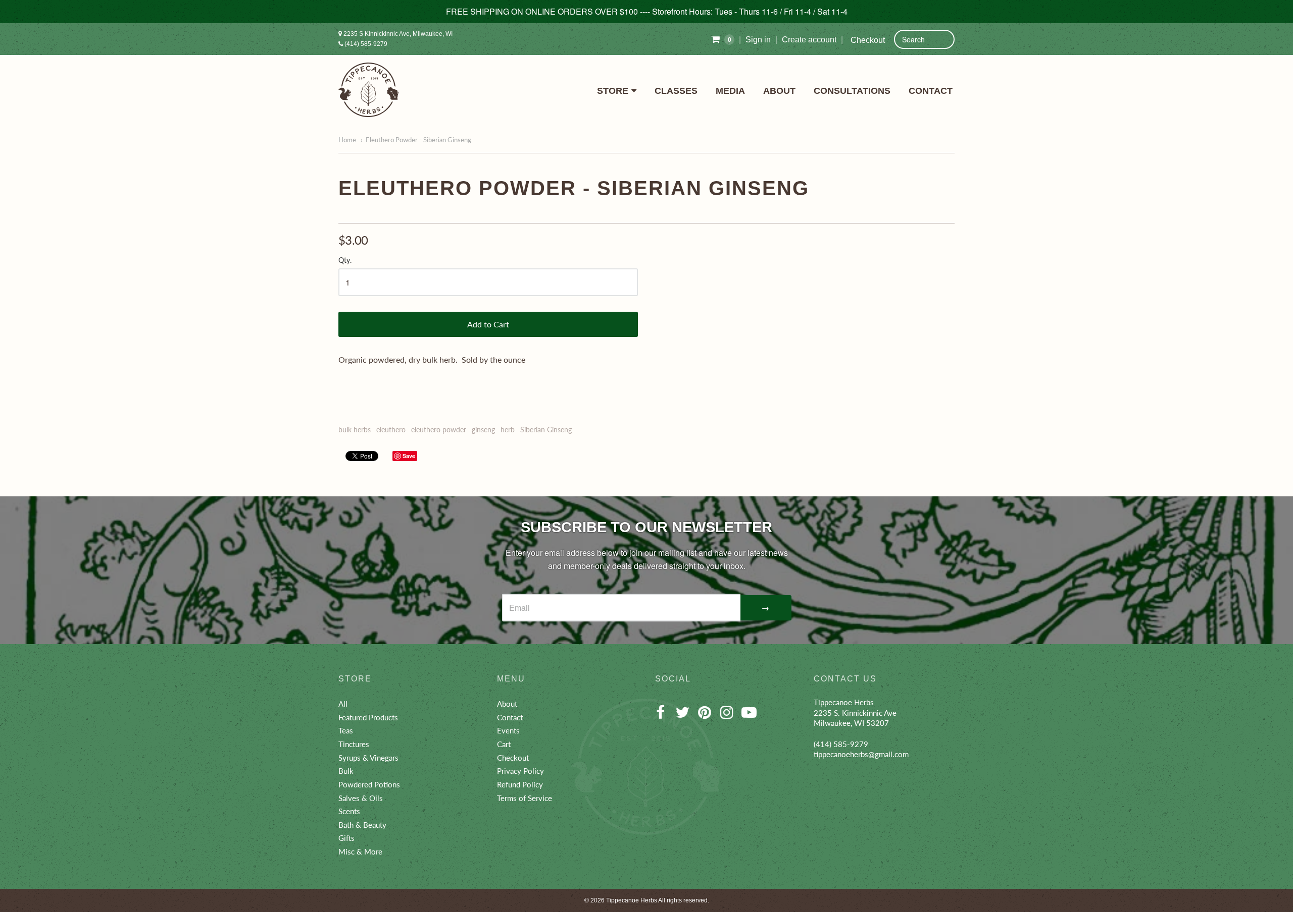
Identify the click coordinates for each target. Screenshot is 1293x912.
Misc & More (360, 851)
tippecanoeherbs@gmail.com (861, 754)
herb (508, 429)
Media (730, 91)
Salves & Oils (360, 798)
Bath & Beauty (362, 824)
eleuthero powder (438, 429)
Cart (504, 744)
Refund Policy (520, 784)
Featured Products (368, 717)
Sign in (758, 39)
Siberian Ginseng (546, 429)
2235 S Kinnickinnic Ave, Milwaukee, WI (397, 33)
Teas (345, 730)
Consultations (852, 91)
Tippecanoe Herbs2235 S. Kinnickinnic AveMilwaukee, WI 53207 (855, 712)
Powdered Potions (369, 784)
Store (612, 91)
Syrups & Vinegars (368, 757)
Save (409, 456)
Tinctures (353, 744)
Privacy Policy (520, 770)
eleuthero (391, 429)
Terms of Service (524, 798)
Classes (676, 91)
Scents (349, 811)
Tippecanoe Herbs (631, 900)
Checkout (868, 40)
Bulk (346, 770)
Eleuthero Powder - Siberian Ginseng (418, 140)
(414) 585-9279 (365, 43)
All (342, 703)
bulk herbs (354, 429)
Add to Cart (488, 324)
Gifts (346, 837)
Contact (931, 91)
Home (347, 140)
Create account (809, 39)
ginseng (483, 429)
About (779, 91)
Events (508, 730)
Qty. (345, 260)
